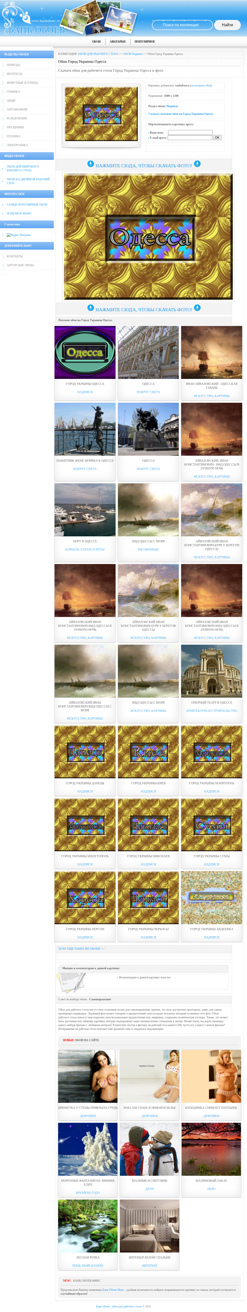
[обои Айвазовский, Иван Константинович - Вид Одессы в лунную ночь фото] (211, 429)
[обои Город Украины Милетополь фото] (85, 824)
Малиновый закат (211, 1180)
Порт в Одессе (85, 541)
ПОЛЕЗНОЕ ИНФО (19, 213)
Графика (13, 91)
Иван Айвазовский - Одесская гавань (212, 386)
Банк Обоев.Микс (113, 1290)
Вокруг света (148, 392)
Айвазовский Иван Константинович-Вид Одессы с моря (85, 706)
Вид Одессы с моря (148, 541)
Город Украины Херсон (85, 929)
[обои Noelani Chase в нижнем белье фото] (149, 1076)
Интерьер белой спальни (149, 1257)
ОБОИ (96, 41)
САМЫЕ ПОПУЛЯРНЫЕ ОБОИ (27, 204)
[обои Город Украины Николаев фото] (148, 824)
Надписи (172, 106)
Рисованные (148, 549)
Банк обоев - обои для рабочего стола (119, 1306)
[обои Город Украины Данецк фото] (85, 751)
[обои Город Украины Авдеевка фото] (211, 897)
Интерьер (149, 1265)
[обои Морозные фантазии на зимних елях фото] (87, 1149)
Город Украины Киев (148, 783)
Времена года (88, 1193)
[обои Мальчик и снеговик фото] (149, 1149)
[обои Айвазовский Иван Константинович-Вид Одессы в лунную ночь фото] (85, 590)
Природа (14, 65)
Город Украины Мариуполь (211, 783)
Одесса (148, 384)
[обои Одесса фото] (148, 352)
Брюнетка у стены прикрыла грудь (87, 1108)
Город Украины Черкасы (148, 929)
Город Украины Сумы (212, 856)
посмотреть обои (201, 85)
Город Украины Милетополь (85, 856)
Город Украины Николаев (148, 856)
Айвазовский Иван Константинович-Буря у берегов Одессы (211, 545)
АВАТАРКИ (117, 41)
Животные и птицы (22, 82)
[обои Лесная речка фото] (87, 1226)
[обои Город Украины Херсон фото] (85, 897)
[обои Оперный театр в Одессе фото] (211, 671)
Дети (149, 1189)
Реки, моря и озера (87, 1265)
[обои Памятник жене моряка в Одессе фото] (85, 429)
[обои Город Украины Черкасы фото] (148, 897)
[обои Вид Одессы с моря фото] (148, 509)
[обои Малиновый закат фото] (211, 1149)
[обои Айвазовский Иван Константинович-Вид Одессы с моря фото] (85, 671)
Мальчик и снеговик (149, 1180)
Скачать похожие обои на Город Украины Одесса (180, 114)
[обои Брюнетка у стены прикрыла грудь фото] (87, 1076)
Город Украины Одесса (85, 384)
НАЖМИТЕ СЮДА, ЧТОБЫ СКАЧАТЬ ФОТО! (144, 165)
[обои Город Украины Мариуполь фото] (211, 751)
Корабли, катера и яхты (84, 549)
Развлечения (17, 118)
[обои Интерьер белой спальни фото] (149, 1226)
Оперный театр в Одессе (211, 702)
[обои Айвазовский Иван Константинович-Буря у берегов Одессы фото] (211, 509)
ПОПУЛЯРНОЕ (145, 41)
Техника (14, 136)
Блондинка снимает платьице (211, 1108)
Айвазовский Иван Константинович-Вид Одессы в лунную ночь (85, 625)
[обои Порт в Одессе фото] (85, 509)
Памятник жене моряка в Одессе (85, 460)
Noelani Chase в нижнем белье (150, 1108)
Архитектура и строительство (211, 711)
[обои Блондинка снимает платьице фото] (211, 1076)
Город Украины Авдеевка (211, 929)
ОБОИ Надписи (133, 54)
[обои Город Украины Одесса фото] (85, 352)
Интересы (14, 74)
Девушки (88, 1116)
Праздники (15, 127)
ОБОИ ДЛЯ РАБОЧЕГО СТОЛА (98, 54)
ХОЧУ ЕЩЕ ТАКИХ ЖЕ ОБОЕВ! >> (81, 948)
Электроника (17, 145)
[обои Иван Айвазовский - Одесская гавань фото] (211, 352)
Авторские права (20, 265)
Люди (11, 100)
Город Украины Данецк (85, 783)
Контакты (15, 256)
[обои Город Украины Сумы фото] (211, 824)
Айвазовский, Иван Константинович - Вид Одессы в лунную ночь (211, 464)
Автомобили (17, 109)
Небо (211, 1189)
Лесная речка (88, 1257)
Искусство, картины (212, 396)
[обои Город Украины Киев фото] (148, 751)
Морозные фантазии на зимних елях (88, 1182)
